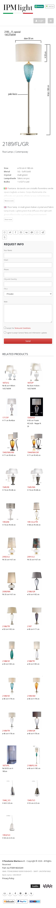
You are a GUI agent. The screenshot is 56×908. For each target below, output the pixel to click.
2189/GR (31, 730)
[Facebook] (15, 893)
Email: (6, 260)
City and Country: (10, 279)
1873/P (30, 382)
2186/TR (6, 626)
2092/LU (6, 556)
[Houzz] (31, 893)
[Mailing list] (4, 893)
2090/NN (6, 591)
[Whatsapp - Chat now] (10, 893)
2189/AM (31, 695)
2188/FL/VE (32, 765)
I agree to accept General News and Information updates (26, 333)
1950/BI (5, 521)
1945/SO (31, 800)
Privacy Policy (8, 878)
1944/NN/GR (33, 452)
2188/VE (6, 661)
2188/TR (31, 661)
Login (40, 20)
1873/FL (5, 765)
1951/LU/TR (32, 521)
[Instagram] (20, 893)
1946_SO (6, 800)
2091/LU (31, 556)
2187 (29, 626)
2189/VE (6, 695)
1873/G (5, 382)
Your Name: (8, 250)
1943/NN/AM (8, 452)
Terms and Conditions (22, 328)
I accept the (18, 328)
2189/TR (6, 730)
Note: (6, 302)
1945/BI (5, 487)
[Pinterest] (25, 893)
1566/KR (31, 417)
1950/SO (6, 835)
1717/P (5, 417)
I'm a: (6, 289)
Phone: (6, 269)
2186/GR (31, 591)
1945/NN (31, 487)
